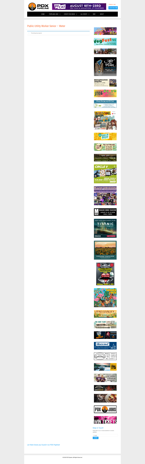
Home (43, 14)
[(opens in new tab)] (79, 6)
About (102, 14)
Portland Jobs (53, 14)
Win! (94, 14)
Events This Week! (69, 14)
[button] (60, 14)
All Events (84, 14)
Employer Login (112, 4)
